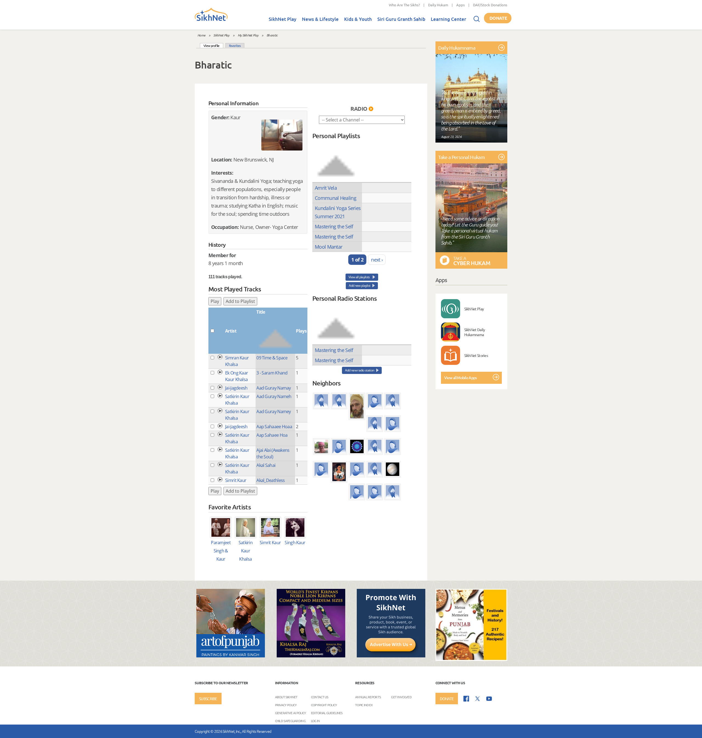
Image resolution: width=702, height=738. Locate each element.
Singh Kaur (295, 543)
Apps (460, 4)
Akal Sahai (265, 465)
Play (215, 301)
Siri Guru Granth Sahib (401, 19)
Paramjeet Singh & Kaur (221, 551)
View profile (213, 45)
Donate (498, 18)
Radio (358, 108)
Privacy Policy (286, 705)
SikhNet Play (282, 19)
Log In (315, 721)
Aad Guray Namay (273, 388)
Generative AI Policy (290, 713)
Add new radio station (359, 370)
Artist (230, 331)
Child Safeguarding (290, 721)
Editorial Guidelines (326, 713)
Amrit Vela (326, 188)
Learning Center (448, 19)
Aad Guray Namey (273, 411)
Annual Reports (368, 697)
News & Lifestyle (320, 19)
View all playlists (359, 277)
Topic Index (364, 705)
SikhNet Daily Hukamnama (474, 332)
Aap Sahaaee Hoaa (274, 427)
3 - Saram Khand (272, 373)
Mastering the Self (334, 226)
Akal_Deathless (270, 480)
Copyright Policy (324, 705)
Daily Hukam (438, 4)
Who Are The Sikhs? (404, 4)
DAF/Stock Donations (490, 4)
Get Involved (401, 697)
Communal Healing (335, 198)
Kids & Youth (358, 19)
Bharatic (272, 35)
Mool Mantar (328, 246)
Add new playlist (359, 285)
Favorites (235, 45)
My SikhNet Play (248, 35)
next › (377, 259)
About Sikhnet (286, 697)
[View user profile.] (281, 135)
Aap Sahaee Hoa (271, 435)
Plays (301, 331)
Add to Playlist (240, 301)
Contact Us (319, 697)
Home (201, 35)
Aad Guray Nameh (273, 396)
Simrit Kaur (235, 480)
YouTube (489, 698)
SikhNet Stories (476, 355)
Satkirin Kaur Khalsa (246, 551)
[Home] (211, 20)
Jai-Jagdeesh (236, 388)
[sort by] (336, 160)
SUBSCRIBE (208, 698)
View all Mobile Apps (460, 377)
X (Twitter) (478, 698)
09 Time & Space (272, 358)
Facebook (466, 699)
